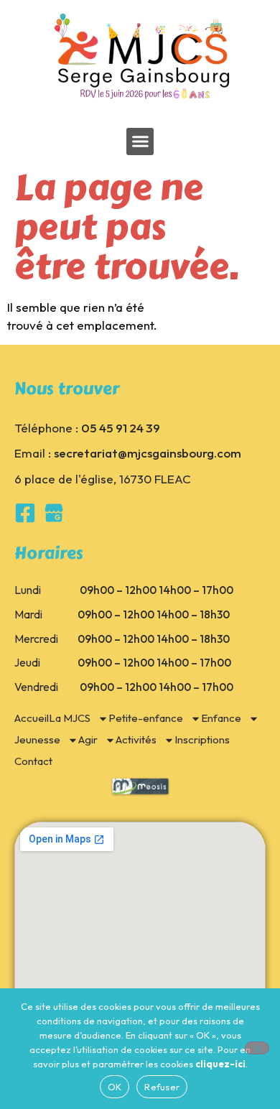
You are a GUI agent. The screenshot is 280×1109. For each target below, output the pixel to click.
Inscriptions (202, 739)
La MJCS (69, 718)
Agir (88, 739)
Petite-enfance (145, 718)
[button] (140, 141)
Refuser (161, 1086)
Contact (33, 761)
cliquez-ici (220, 1063)
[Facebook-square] (25, 513)
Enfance (221, 718)
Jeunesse (37, 739)
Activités (136, 739)
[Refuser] (257, 1047)
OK (115, 1086)
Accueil (31, 718)
